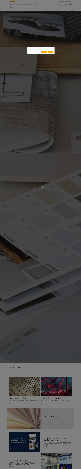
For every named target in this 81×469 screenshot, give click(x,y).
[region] (41, 50)
